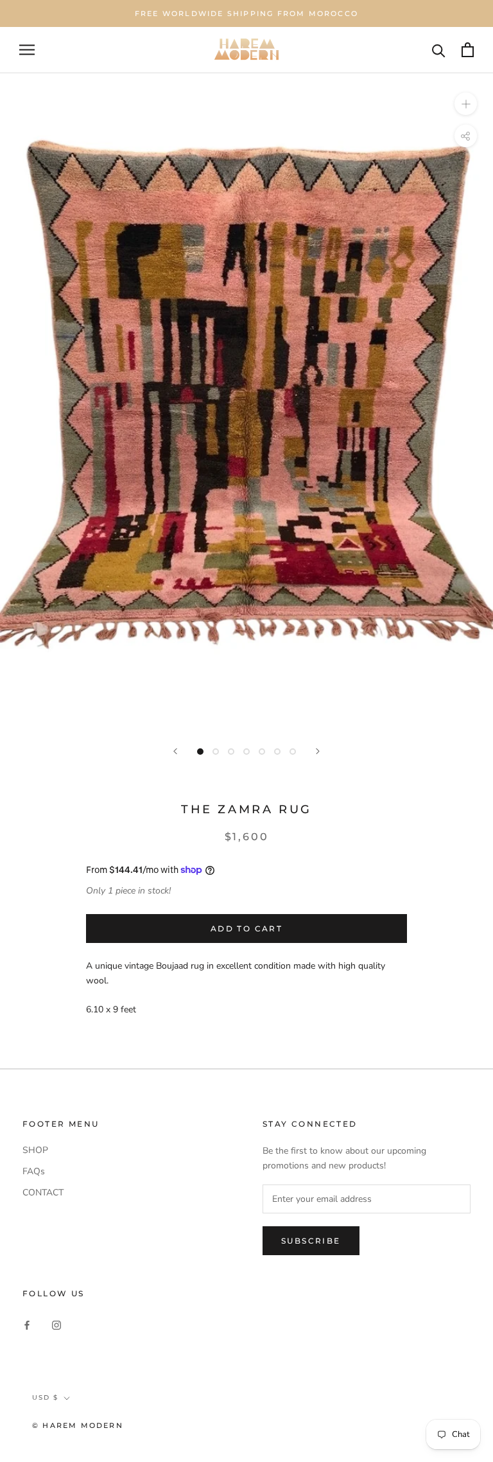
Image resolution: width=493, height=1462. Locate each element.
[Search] (438, 50)
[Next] (318, 751)
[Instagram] (56, 1324)
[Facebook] (26, 1324)
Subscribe (311, 1241)
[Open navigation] (27, 49)
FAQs (33, 1171)
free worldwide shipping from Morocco (246, 13)
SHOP (35, 1150)
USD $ (45, 1397)
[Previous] (175, 751)
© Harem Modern (77, 1425)
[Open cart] (468, 49)
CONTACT (43, 1192)
